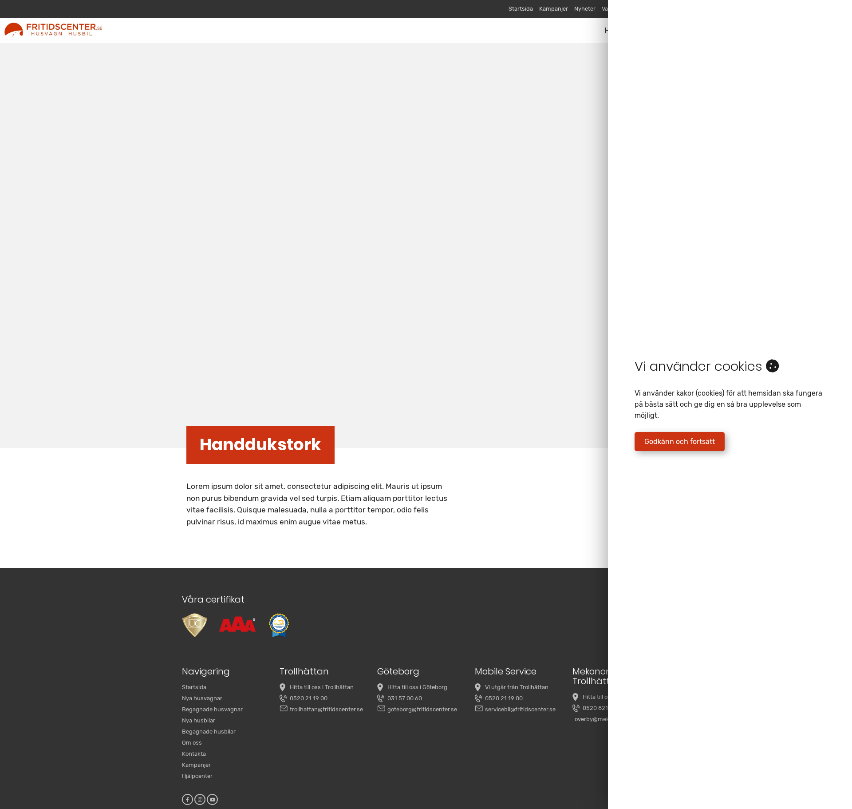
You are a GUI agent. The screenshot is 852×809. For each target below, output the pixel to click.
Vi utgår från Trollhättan (516, 687)
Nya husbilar (198, 720)
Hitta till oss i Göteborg (417, 687)
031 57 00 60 (404, 698)
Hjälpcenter (197, 776)
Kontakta (194, 753)
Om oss (192, 742)
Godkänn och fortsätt (679, 441)
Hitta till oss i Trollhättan (322, 687)
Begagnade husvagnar (212, 709)
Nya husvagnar (202, 698)
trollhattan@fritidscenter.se (326, 709)
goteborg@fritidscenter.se (422, 709)
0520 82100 (599, 708)
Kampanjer (553, 8)
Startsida (521, 8)
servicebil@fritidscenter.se (520, 709)
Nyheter (585, 8)
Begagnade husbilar (209, 731)
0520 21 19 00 (308, 698)
